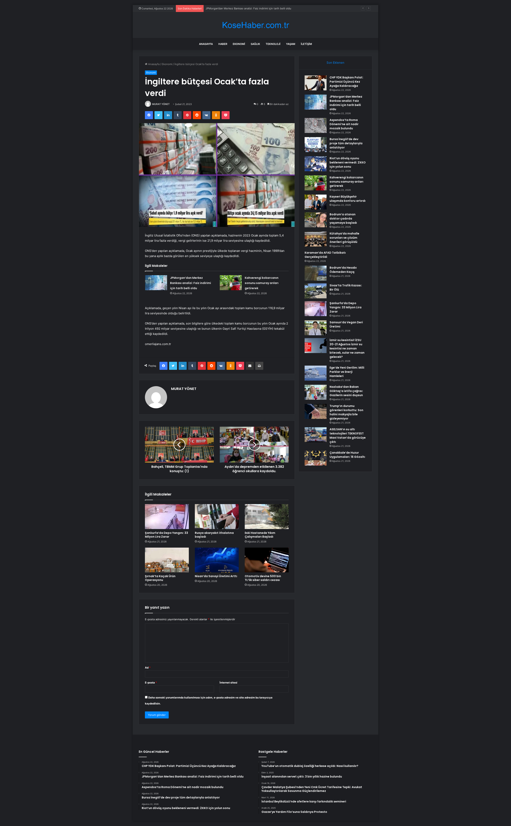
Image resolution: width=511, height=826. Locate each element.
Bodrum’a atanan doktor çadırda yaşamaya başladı (343, 218)
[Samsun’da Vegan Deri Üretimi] (316, 327)
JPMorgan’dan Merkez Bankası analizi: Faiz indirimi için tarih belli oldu (190, 283)
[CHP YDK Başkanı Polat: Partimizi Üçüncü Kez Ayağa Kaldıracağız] (316, 82)
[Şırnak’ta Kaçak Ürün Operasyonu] (167, 560)
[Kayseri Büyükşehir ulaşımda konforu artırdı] (316, 202)
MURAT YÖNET (161, 104)
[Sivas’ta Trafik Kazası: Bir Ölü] (316, 290)
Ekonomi (239, 44)
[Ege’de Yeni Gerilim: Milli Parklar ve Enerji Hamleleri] (316, 373)
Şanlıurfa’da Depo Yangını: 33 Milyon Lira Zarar (166, 535)
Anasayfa (206, 44)
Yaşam (290, 44)
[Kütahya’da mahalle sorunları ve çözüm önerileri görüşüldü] (316, 238)
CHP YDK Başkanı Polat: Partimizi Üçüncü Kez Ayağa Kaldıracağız (346, 81)
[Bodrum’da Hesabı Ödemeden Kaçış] (316, 273)
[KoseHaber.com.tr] (255, 25)
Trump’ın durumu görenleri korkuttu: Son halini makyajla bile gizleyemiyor (346, 412)
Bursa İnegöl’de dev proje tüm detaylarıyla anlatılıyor (346, 143)
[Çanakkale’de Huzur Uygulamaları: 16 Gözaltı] (316, 458)
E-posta (151, 682)
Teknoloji (273, 44)
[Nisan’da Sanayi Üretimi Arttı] (217, 560)
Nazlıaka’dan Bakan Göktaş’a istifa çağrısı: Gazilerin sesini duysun (346, 391)
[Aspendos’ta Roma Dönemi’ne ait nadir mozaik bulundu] (316, 125)
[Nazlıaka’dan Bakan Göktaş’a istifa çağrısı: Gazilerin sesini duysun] (316, 392)
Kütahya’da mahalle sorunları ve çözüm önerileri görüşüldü (344, 237)
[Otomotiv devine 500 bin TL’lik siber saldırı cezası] (267, 560)
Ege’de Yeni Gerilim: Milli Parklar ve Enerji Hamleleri (347, 372)
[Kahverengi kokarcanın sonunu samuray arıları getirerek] (231, 282)
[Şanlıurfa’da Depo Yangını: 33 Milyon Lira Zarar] (167, 516)
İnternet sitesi (228, 682)
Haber (222, 44)
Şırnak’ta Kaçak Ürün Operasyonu (160, 578)
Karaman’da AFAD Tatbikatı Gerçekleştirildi (325, 255)
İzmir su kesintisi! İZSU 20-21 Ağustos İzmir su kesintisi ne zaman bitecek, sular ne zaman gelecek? (347, 348)
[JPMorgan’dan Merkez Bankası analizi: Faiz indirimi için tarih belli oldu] (156, 282)
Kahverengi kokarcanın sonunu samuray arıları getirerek (261, 283)
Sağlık (255, 44)
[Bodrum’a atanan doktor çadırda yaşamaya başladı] (316, 219)
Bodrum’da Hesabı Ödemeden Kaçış (343, 270)
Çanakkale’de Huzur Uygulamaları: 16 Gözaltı (347, 455)
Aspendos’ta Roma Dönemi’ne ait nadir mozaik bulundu (239, 8)
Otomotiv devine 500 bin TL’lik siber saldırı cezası (263, 578)
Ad (148, 667)
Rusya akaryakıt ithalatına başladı (214, 535)
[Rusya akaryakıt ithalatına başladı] (217, 516)
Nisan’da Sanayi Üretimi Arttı (216, 576)
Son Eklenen (335, 62)
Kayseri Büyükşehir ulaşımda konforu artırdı (347, 199)
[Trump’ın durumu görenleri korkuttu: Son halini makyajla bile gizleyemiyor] (316, 411)
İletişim (306, 44)
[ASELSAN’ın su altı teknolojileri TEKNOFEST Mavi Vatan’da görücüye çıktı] (316, 434)
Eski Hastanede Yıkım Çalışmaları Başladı (260, 535)
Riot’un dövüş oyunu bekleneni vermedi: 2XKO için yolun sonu (348, 162)
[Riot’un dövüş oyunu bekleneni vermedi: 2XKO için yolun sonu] (316, 163)
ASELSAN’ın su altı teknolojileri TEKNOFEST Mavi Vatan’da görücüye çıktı (348, 435)
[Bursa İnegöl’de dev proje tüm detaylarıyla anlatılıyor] (316, 144)
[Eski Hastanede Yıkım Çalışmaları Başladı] (267, 516)
